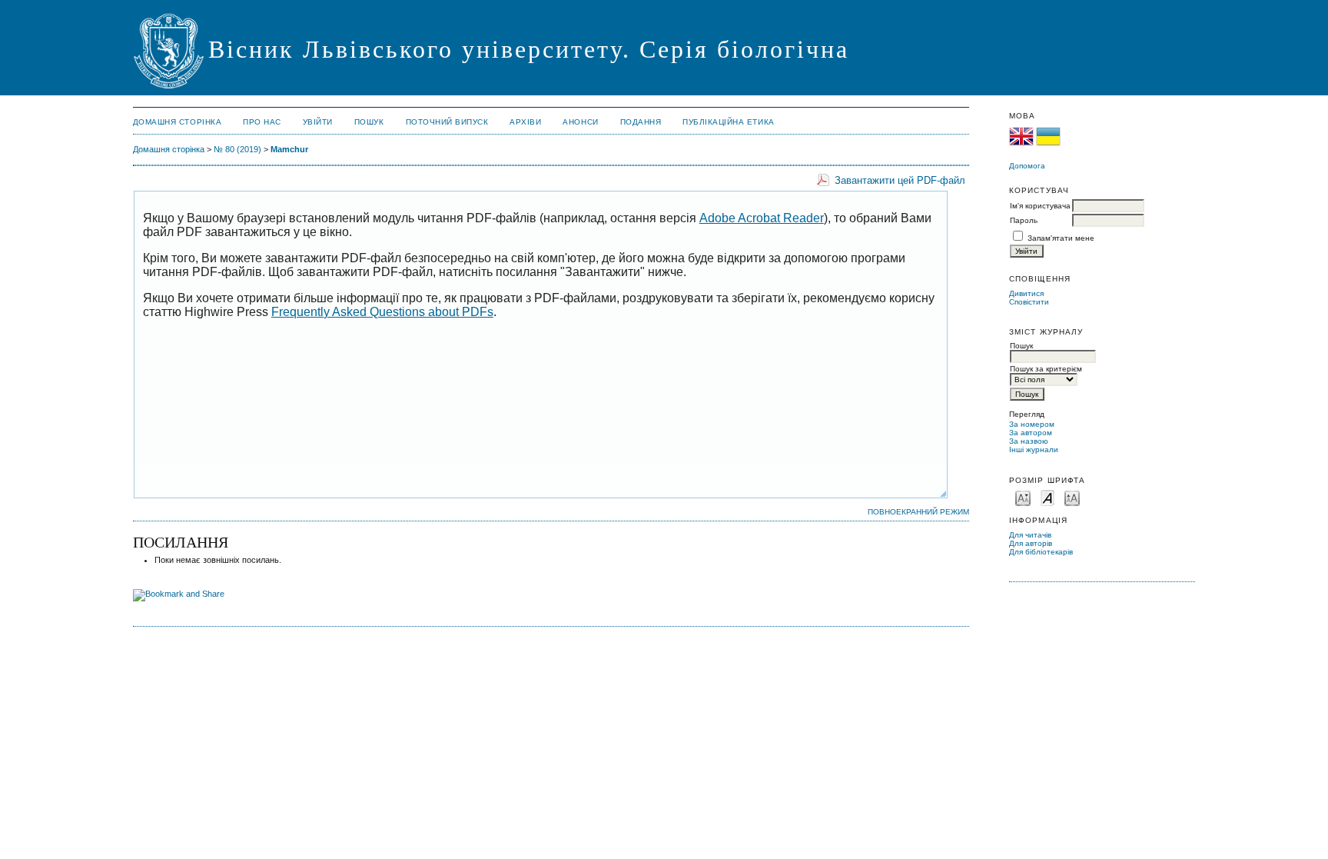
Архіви (525, 122)
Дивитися (1026, 293)
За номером (1031, 424)
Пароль (1024, 220)
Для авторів (1030, 543)
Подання (641, 122)
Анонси (580, 122)
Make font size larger (1072, 497)
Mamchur (289, 149)
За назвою (1028, 441)
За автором (1030, 432)
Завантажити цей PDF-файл (900, 180)
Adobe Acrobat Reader (761, 218)
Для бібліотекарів (1041, 552)
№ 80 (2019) (237, 149)
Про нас (262, 122)
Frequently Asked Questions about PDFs (382, 311)
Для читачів (1030, 535)
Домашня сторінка (177, 122)
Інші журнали (1033, 449)
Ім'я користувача (1040, 205)
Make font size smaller (1023, 497)
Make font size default (1047, 497)
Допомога (1027, 165)
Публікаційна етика (728, 122)
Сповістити (1029, 302)
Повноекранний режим (918, 512)
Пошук (369, 122)
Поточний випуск (447, 122)
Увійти (318, 122)
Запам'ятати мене (1061, 238)
